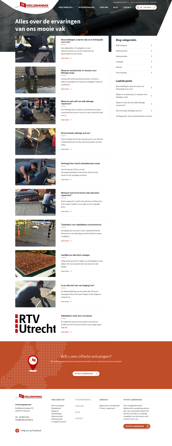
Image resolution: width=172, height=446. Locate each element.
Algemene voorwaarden (109, 406)
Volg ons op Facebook (31, 430)
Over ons (104, 7)
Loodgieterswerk (58, 422)
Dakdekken (56, 408)
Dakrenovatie (57, 416)
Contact (127, 7)
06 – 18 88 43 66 (22, 417)
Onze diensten (65, 7)
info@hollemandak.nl (121, 2)
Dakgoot (55, 411)
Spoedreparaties (86, 7)
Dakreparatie (57, 419)
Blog (115, 7)
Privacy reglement (107, 408)
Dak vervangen (57, 406)
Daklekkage (56, 414)
